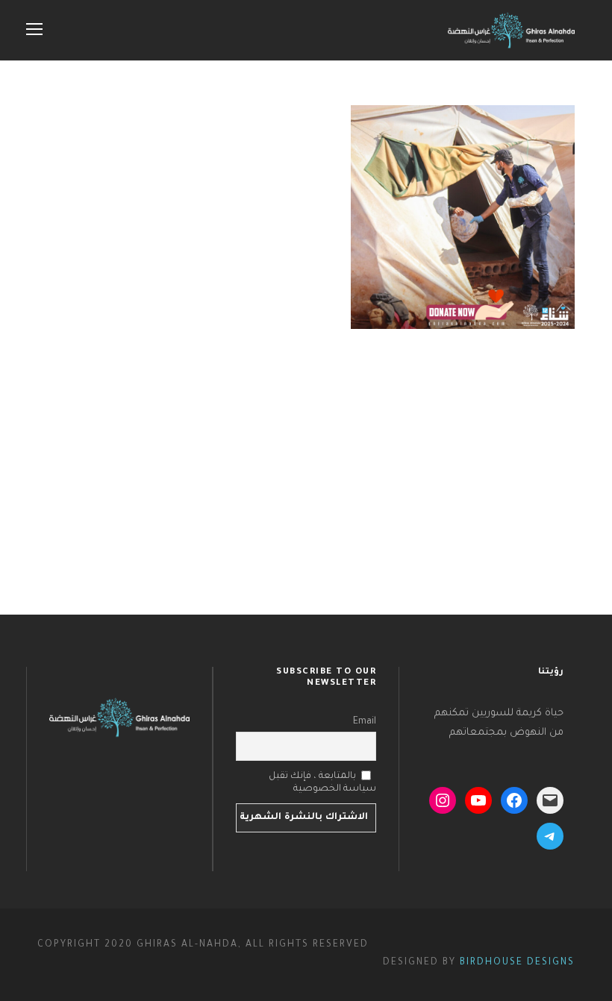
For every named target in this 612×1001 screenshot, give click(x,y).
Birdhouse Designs (517, 963)
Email (364, 722)
